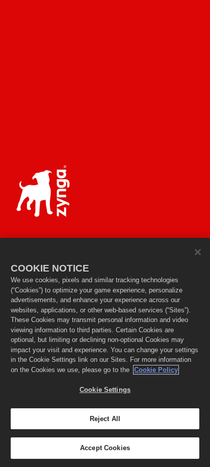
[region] (105, 352)
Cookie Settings (105, 390)
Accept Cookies (105, 448)
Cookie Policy (156, 370)
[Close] (198, 252)
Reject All (105, 419)
